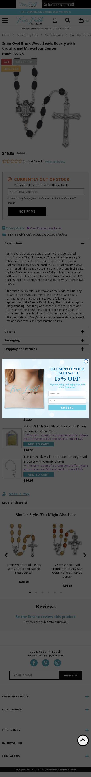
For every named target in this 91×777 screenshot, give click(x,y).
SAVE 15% (67, 407)
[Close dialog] (86, 361)
